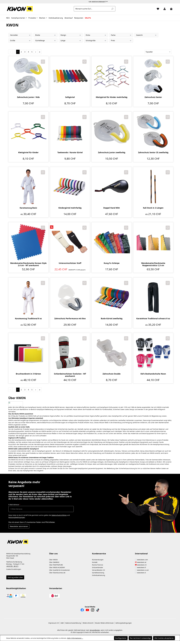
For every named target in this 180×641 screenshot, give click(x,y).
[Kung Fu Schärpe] (111, 242)
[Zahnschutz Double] (111, 353)
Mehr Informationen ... (75, 638)
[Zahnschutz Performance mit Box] (70, 297)
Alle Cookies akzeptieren (164, 638)
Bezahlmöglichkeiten (16, 588)
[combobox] (92, 9)
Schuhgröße (90, 40)
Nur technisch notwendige (140, 638)
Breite (37, 35)
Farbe (113, 35)
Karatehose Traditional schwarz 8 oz (153, 318)
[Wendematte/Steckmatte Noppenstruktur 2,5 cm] (153, 242)
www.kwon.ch (142, 565)
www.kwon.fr (141, 567)
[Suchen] (112, 9)
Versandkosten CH (98, 570)
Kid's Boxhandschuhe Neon (153, 374)
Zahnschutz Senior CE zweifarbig (153, 152)
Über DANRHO (54, 562)
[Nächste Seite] (36, 52)
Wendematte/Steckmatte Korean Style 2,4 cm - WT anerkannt (28, 264)
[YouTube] (87, 610)
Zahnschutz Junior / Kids (28, 97)
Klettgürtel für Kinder (28, 152)
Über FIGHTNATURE (56, 565)
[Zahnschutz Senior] (153, 76)
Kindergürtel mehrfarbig (69, 208)
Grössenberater (97, 567)
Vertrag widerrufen (15, 577)
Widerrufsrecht (88, 623)
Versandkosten (95, 630)
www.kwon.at (141, 562)
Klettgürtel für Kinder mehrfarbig (111, 97)
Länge (63, 40)
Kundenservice (99, 553)
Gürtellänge (40, 40)
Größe (12, 40)
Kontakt (94, 562)
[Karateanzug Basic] (28, 187)
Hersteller (14, 35)
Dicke (88, 35)
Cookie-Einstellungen (13, 569)
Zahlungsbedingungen (124, 623)
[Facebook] (82, 610)
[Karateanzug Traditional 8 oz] (28, 297)
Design (63, 35)
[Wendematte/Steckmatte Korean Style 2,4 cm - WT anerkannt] (28, 242)
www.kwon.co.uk (143, 570)
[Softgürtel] (70, 76)
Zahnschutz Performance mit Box (70, 318)
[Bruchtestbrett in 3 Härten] (28, 353)
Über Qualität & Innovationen (59, 570)
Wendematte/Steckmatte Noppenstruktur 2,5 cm (153, 264)
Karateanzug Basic (28, 208)
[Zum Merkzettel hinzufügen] (43, 62)
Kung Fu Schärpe (111, 263)
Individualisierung (98, 575)
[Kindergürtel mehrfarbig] (70, 187)
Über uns (53, 553)
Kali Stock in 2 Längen (153, 208)
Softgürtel (70, 97)
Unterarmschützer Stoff (70, 263)
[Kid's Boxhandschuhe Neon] (153, 353)
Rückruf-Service (97, 565)
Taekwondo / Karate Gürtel (70, 152)
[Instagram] (92, 610)
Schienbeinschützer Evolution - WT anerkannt (70, 375)
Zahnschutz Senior (153, 97)
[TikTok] (97, 610)
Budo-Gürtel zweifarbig (111, 318)
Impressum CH (53, 623)
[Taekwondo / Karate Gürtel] (70, 131)
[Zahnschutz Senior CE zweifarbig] (153, 131)
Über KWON (53, 560)
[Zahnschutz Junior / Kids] (28, 76)
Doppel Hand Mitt (111, 208)
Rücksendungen (97, 560)
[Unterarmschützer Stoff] (70, 242)
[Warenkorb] (170, 9)
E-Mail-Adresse (14, 505)
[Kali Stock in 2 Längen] (153, 187)
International (141, 553)
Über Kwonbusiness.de (57, 573)
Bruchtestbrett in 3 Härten (28, 374)
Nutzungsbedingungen (16, 517)
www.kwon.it (141, 573)
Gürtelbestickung (98, 573)
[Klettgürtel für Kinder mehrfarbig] (111, 76)
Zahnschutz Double (112, 374)
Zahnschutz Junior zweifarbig (111, 152)
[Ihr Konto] (163, 9)
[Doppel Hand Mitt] (111, 187)
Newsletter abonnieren (19, 526)
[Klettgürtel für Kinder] (28, 131)
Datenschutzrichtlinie (59, 515)
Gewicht (139, 35)
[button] (90, 540)
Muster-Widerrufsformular (104, 623)
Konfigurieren (120, 638)
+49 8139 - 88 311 (12, 566)
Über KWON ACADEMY (57, 567)
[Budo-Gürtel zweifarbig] (111, 297)
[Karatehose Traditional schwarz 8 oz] (153, 297)
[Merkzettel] (157, 9)
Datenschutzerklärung (73, 623)
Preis (113, 40)
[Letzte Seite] (40, 52)
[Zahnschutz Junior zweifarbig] (111, 131)
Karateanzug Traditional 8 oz (28, 318)
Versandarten (55, 588)
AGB (62, 623)
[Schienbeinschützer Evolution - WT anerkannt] (70, 353)
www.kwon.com (142, 560)
